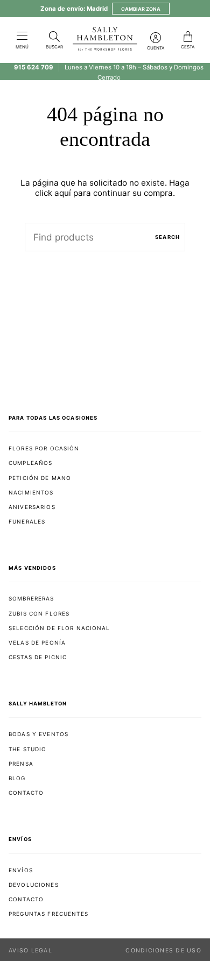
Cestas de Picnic (38, 657)
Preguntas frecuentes (48, 913)
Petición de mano (40, 478)
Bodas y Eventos (38, 734)
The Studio (27, 749)
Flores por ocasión (44, 448)
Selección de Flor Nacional (59, 628)
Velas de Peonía (37, 642)
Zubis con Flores (39, 613)
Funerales (27, 521)
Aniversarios (32, 507)
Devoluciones (34, 884)
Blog (17, 778)
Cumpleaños (30, 463)
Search (167, 237)
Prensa (21, 763)
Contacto (26, 792)
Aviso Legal (30, 950)
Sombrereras (31, 598)
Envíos (21, 870)
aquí (62, 193)
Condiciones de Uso (163, 950)
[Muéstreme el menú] (22, 36)
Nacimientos (31, 492)
